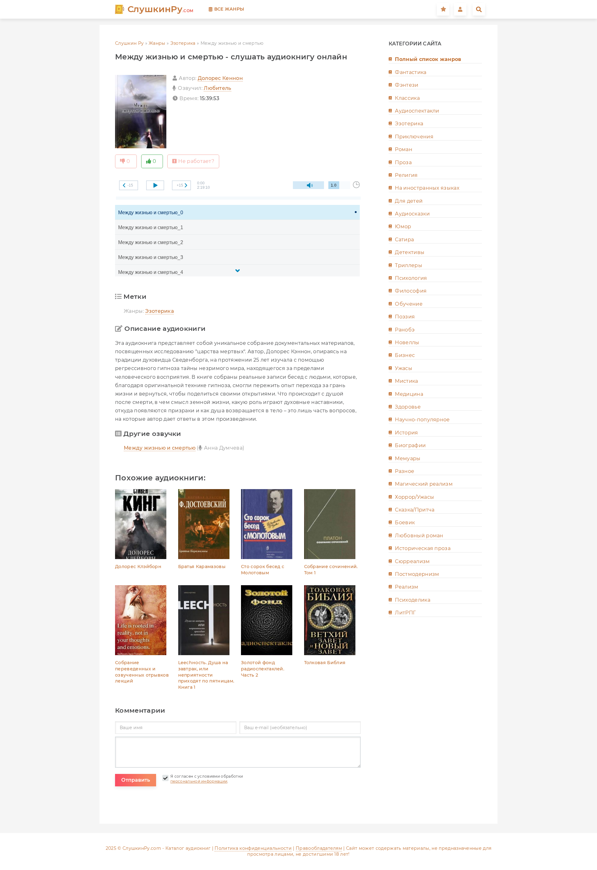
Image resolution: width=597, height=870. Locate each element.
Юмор (403, 226)
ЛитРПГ (405, 613)
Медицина (409, 394)
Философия (411, 291)
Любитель (217, 88)
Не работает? (196, 161)
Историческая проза (423, 548)
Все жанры (229, 9)
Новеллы (407, 342)
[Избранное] (443, 9)
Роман (403, 149)
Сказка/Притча (414, 510)
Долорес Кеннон (220, 78)
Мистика (406, 381)
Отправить (135, 780)
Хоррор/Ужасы (414, 497)
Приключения (414, 137)
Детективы (409, 252)
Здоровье (408, 407)
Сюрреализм (412, 561)
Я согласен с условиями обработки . (206, 779)
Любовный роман (419, 536)
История (406, 433)
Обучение (409, 304)
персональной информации (198, 781)
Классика (407, 98)
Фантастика (410, 72)
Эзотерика (183, 43)
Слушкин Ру (129, 43)
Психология (411, 278)
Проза (403, 162)
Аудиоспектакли (417, 111)
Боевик (405, 522)
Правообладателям (319, 848)
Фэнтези (406, 85)
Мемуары (407, 458)
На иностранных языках (427, 188)
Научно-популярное (422, 420)
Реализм (406, 587)
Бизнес (405, 355)
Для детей (409, 201)
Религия (406, 175)
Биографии (410, 445)
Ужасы (403, 368)
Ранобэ (404, 330)
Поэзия (405, 317)
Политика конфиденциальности (253, 848)
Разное (404, 471)
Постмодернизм (417, 574)
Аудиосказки (412, 214)
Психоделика (412, 600)
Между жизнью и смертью (160, 448)
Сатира (404, 240)
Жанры (157, 43)
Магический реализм (424, 484)
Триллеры (408, 265)
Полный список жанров (428, 59)
